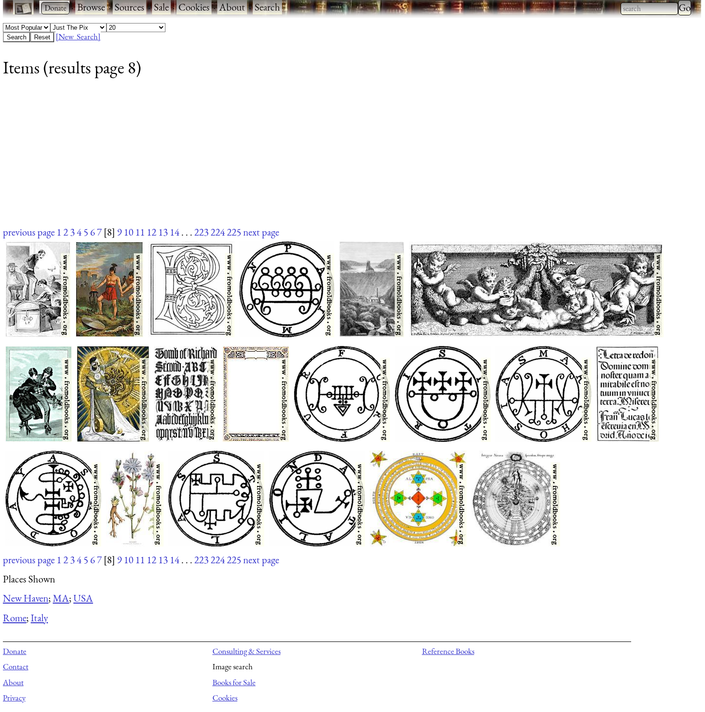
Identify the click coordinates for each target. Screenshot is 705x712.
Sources (129, 6)
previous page (29, 231)
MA (61, 598)
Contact (15, 666)
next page (261, 231)
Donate (14, 651)
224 (218, 231)
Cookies (194, 6)
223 (201, 231)
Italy (39, 617)
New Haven (25, 598)
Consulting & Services (246, 651)
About (232, 6)
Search (267, 6)
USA (83, 598)
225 (234, 231)
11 (140, 231)
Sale (161, 6)
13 (163, 231)
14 (174, 231)
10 (128, 231)
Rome (14, 617)
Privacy (14, 697)
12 (151, 231)
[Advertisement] (290, 158)
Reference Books (448, 651)
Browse (91, 6)
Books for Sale (234, 682)
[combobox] (649, 8)
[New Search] (78, 36)
